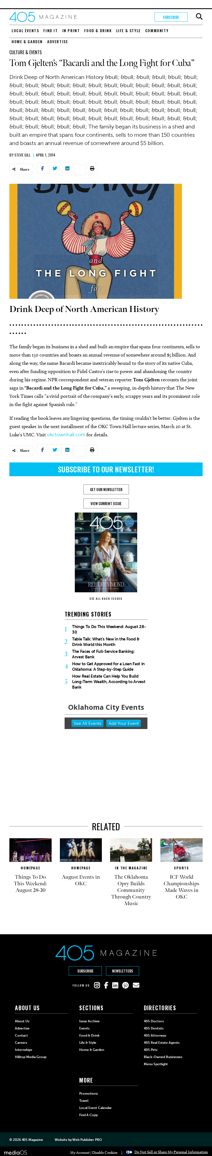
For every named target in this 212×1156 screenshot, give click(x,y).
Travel (83, 1101)
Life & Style (128, 30)
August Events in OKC (81, 880)
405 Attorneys (155, 1035)
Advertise (57, 41)
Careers (21, 1043)
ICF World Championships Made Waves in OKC (181, 887)
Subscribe (171, 17)
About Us (22, 1021)
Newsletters (122, 971)
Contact (21, 1035)
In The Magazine (131, 867)
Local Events (25, 30)
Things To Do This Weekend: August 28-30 (109, 629)
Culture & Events (25, 52)
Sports (181, 867)
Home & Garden (27, 41)
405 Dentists (153, 1028)
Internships (23, 1050)
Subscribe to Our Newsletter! (106, 469)
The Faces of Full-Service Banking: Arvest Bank (103, 654)
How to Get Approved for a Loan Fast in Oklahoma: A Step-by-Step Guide (108, 666)
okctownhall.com (66, 435)
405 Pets (150, 1050)
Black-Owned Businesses (163, 1057)
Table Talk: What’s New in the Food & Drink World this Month (105, 642)
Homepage (30, 867)
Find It (50, 30)
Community (156, 30)
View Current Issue (106, 503)
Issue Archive (89, 1021)
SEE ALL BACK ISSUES (106, 598)
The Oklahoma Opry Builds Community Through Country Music (131, 890)
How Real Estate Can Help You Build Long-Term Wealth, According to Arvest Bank (108, 682)
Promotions (88, 1093)
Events (84, 1028)
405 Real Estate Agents (161, 1043)
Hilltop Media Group (30, 1057)
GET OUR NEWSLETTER (106, 489)
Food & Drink (98, 30)
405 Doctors (154, 1021)
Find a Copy (88, 1115)
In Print (71, 30)
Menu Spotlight (156, 1064)
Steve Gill (22, 155)
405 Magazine (32, 1140)
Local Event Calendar (95, 1108)
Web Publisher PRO (87, 1140)
